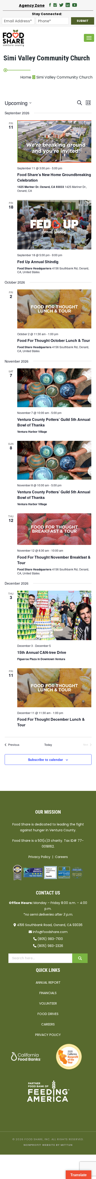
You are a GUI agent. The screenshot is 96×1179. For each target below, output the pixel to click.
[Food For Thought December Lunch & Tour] (54, 687)
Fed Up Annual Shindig (37, 261)
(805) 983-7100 (50, 939)
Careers (61, 857)
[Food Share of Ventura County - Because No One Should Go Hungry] (13, 38)
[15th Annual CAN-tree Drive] (54, 615)
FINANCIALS (48, 993)
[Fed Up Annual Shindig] (54, 224)
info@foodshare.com (50, 932)
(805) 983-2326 (50, 945)
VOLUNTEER (48, 1003)
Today (48, 745)
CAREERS (48, 1024)
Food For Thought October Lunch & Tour (53, 340)
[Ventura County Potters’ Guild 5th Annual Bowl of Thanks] (54, 387)
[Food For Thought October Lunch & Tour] (54, 308)
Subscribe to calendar (45, 759)
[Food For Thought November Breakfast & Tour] (54, 529)
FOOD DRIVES (48, 1014)
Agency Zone (32, 5)
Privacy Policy (39, 857)
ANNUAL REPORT (48, 982)
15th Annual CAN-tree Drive (41, 652)
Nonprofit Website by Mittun (48, 1145)
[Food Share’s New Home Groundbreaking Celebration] (54, 141)
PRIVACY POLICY (48, 1034)
